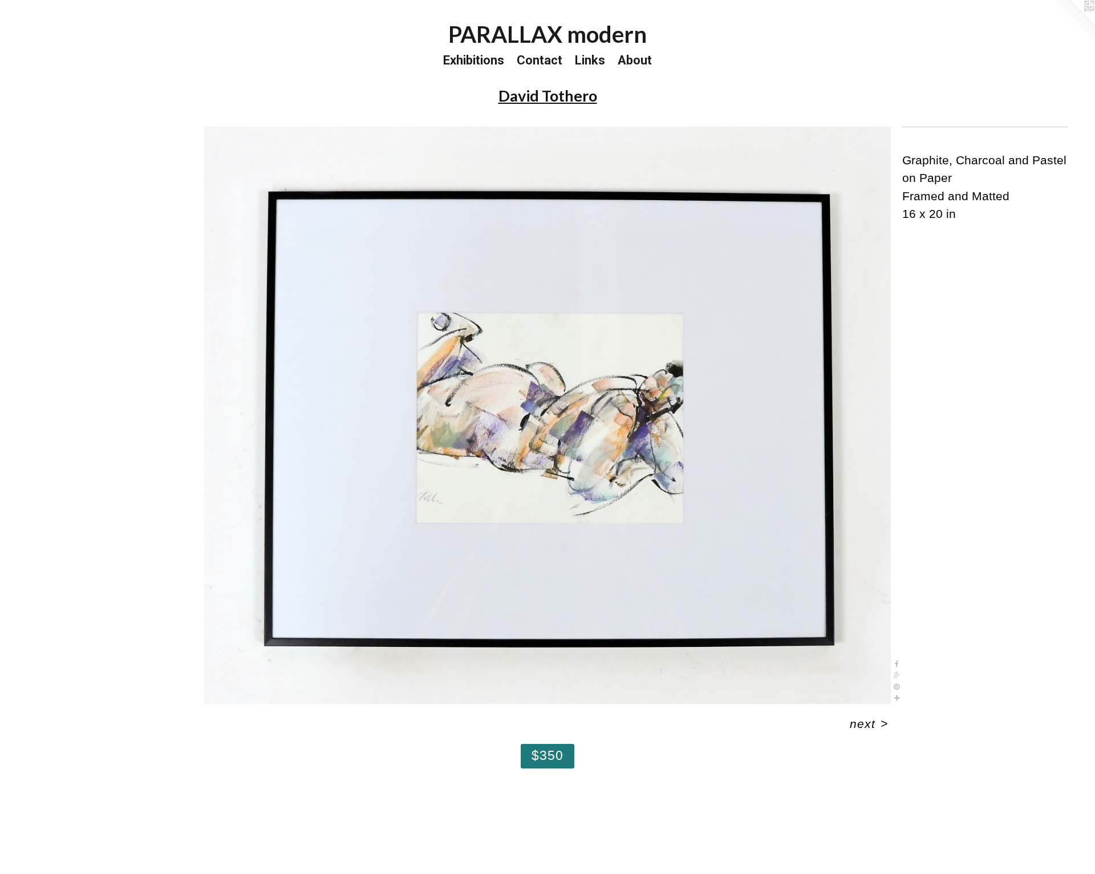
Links (590, 60)
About (635, 60)
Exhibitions (473, 60)
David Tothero (547, 95)
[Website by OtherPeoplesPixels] (1072, 23)
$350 (548, 755)
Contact (539, 60)
